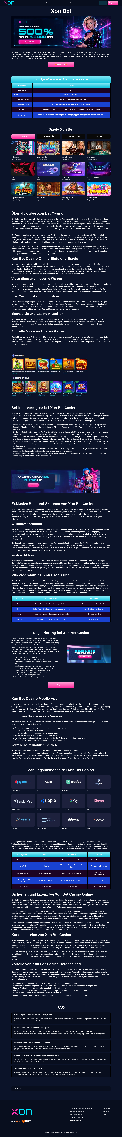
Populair (22, 136)
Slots (97, 136)
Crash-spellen (72, 136)
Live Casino (47, 136)
